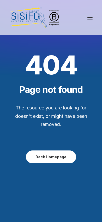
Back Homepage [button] (51, 157)
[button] (90, 17)
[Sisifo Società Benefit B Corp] (34, 17)
